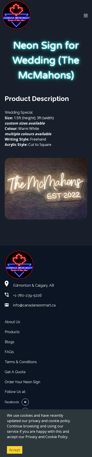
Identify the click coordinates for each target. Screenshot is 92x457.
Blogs (9, 342)
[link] (17, 402)
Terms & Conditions (21, 362)
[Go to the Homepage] (16, 15)
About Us (12, 322)
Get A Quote (15, 372)
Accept (14, 449)
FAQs (9, 352)
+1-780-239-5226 (27, 295)
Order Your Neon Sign (22, 382)
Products (12, 332)
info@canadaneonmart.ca (34, 305)
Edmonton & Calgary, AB (33, 285)
